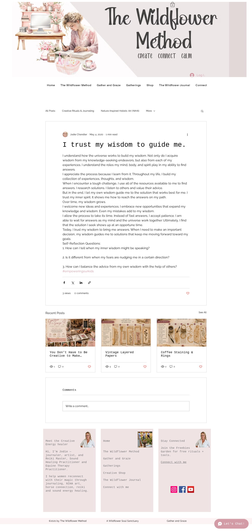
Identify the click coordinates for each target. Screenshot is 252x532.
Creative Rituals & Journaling (78, 110)
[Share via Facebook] (64, 282)
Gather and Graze (117, 458)
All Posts (50, 110)
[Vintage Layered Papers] (126, 333)
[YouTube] (190, 489)
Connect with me (116, 487)
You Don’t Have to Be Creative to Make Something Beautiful (68, 354)
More (149, 110)
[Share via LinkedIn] (81, 282)
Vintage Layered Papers (119, 354)
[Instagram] (174, 489)
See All (203, 312)
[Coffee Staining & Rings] (181, 333)
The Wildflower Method (121, 451)
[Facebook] (182, 489)
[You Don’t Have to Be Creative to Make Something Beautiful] (70, 333)
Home (106, 441)
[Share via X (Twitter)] (72, 282)
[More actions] (187, 134)
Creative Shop (114, 473)
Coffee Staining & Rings (177, 354)
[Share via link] (89, 282)
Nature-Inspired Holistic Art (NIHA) (120, 110)
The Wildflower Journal (122, 480)
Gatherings (111, 465)
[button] (172, 4)
